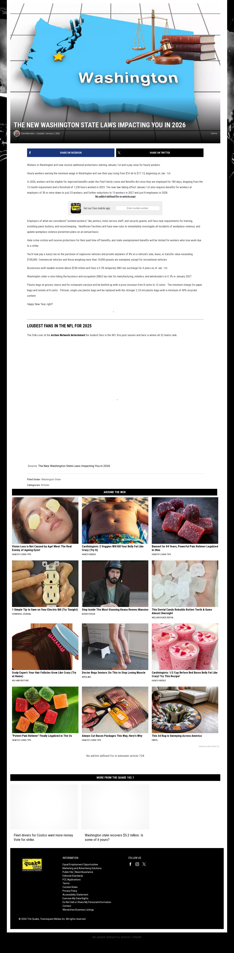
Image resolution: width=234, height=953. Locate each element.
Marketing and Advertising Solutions (82, 868)
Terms (66, 883)
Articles (45, 485)
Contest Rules (70, 887)
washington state (51, 479)
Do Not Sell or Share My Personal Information (87, 902)
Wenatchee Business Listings (78, 909)
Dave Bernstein (27, 133)
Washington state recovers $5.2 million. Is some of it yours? (114, 837)
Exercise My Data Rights (75, 898)
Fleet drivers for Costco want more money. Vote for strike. (44, 837)
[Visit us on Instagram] (138, 864)
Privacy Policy (70, 890)
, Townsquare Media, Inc (52, 919)
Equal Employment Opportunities (80, 864)
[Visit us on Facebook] (131, 864)
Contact (67, 906)
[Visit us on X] (145, 864)
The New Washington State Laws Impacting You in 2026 (74, 466)
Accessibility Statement (75, 894)
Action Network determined (68, 335)
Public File (68, 872)
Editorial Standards (73, 875)
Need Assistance (84, 872)
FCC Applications (72, 879)
